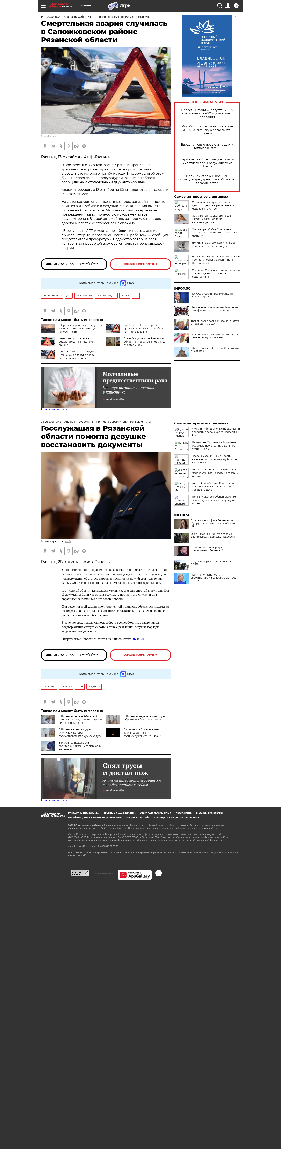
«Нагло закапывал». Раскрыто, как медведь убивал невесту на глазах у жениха (215, 473)
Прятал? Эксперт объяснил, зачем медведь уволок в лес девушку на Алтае (214, 500)
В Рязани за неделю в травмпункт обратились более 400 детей (145, 718)
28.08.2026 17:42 (51, 421)
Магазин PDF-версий (209, 813)
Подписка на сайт (138, 817)
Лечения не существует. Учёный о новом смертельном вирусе (213, 244)
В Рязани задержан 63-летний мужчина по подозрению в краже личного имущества (80, 719)
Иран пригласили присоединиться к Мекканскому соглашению (214, 336)
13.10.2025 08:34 (50, 16)
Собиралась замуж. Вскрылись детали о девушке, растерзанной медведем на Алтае (213, 205)
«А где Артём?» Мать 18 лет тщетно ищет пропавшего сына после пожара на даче (214, 486)
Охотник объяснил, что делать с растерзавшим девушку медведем (213, 535)
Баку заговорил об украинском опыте (211, 563)
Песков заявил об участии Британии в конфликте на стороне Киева (214, 309)
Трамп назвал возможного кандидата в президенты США (215, 322)
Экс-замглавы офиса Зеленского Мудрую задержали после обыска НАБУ (213, 523)
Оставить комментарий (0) (141, 264)
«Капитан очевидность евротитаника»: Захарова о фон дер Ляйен (213, 577)
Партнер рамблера (103, 873)
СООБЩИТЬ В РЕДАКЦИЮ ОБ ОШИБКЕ (176, 817)
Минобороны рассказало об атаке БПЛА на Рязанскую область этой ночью (207, 130)
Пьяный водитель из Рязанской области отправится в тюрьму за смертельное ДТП (144, 341)
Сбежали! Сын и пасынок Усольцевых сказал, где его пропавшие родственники (216, 273)
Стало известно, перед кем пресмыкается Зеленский (208, 549)
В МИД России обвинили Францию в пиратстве (215, 349)
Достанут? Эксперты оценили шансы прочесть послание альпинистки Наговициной (216, 260)
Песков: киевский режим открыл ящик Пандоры (212, 295)
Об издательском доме (155, 813)
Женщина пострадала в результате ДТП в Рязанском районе (77, 341)
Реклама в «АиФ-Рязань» (120, 813)
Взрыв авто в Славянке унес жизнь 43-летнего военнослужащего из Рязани (207, 163)
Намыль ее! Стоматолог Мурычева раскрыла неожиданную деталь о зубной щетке (214, 445)
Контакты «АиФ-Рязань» (83, 813)
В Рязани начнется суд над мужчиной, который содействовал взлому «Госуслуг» (80, 733)
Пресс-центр (184, 813)
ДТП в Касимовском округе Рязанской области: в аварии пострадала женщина (77, 355)
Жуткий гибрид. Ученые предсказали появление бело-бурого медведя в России (216, 432)
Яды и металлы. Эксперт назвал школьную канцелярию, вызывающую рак (212, 219)
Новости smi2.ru (54, 409)
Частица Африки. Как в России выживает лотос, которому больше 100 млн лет (214, 459)
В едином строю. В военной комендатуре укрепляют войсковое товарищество (207, 179)
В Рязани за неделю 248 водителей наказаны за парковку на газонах (80, 746)
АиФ (68, 541)
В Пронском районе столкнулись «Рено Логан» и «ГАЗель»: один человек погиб (80, 328)
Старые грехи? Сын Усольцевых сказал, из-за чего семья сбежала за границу (215, 232)
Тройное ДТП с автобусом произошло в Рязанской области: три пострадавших (145, 328)
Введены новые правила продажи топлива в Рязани (207, 146)
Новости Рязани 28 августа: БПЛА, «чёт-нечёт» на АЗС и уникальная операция (207, 113)
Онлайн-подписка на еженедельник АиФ (95, 817)
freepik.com (48, 136)
